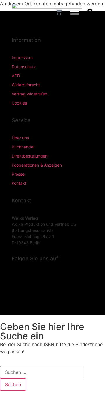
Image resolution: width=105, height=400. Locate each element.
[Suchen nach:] (41, 372)
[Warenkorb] (59, 12)
